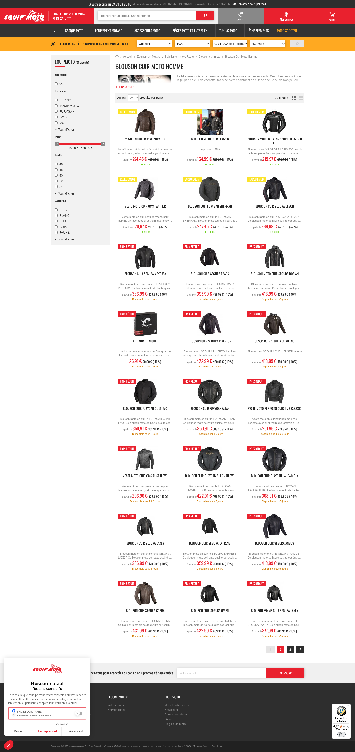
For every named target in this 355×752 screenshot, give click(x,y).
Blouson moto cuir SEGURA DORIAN (275, 274)
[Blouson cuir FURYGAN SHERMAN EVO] (210, 459)
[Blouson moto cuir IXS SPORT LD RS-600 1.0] (274, 122)
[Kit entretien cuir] (145, 324)
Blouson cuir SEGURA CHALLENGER (274, 341)
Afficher (122, 97)
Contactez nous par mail (251, 4)
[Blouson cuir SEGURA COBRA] (145, 594)
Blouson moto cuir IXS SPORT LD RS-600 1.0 (274, 141)
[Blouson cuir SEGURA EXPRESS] (210, 526)
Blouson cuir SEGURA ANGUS (274, 543)
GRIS (63, 226)
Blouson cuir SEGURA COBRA (145, 611)
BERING (65, 100)
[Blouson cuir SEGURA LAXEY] (145, 526)
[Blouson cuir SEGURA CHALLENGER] (274, 324)
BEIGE (64, 210)
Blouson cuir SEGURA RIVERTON (210, 341)
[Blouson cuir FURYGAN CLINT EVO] (145, 391)
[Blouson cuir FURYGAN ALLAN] (210, 391)
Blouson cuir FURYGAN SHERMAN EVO (210, 476)
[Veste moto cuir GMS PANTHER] (145, 189)
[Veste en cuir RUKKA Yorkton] (145, 122)
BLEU (63, 221)
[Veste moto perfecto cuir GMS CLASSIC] (274, 391)
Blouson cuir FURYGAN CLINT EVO (145, 409)
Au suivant (76, 731)
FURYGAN (67, 111)
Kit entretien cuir (145, 341)
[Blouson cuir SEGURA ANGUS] (274, 526)
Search (205, 15)
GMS (63, 117)
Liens (168, 719)
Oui (61, 83)
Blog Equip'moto (175, 724)
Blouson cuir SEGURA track (210, 274)
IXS (61, 122)
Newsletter (171, 709)
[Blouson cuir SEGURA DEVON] (274, 189)
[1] (297, 43)
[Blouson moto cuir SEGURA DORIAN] (274, 257)
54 (61, 186)
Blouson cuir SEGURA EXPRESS (210, 543)
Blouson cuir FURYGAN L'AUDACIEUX (274, 476)
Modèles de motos (177, 705)
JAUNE (64, 232)
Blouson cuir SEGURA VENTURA (145, 274)
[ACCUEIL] (56, 30)
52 (61, 181)
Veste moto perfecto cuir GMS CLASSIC (274, 409)
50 (61, 175)
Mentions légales (201, 746)
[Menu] (348, 706)
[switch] (341, 734)
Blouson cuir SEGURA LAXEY (145, 543)
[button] (9, 745)
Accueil (117, 57)
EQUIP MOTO (69, 105)
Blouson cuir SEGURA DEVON (274, 206)
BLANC (64, 215)
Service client (116, 709)
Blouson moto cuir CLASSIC (210, 139)
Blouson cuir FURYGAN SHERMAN (210, 206)
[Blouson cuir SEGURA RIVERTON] (210, 324)
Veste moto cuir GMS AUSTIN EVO (145, 476)
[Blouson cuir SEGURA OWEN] (210, 594)
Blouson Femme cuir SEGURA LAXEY (274, 611)
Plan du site (217, 746)
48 (61, 170)
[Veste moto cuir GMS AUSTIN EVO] (145, 459)
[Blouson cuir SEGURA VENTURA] (145, 257)
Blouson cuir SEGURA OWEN (210, 611)
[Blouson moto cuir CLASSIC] (210, 122)
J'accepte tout (47, 731)
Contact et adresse (177, 714)
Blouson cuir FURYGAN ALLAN (209, 409)
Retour (18, 731)
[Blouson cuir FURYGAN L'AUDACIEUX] (274, 459)
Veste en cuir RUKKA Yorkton (145, 139)
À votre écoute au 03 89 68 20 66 (110, 4)
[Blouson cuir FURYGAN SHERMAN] (210, 189)
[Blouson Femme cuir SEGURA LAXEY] (274, 594)
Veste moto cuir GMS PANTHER (145, 206)
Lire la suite (126, 87)
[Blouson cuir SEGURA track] (210, 257)
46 (61, 164)
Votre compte (116, 705)
